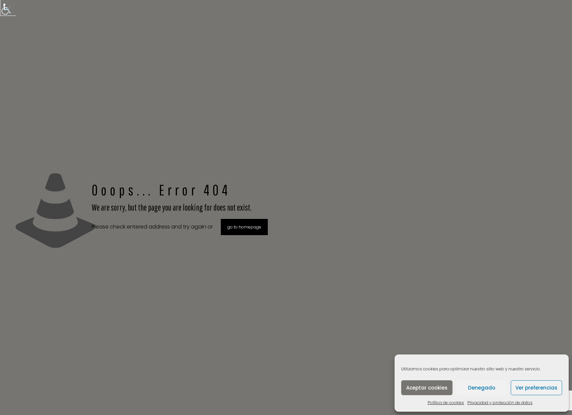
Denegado (481, 387)
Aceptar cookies (427, 387)
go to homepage (244, 227)
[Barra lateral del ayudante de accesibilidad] (8, 8)
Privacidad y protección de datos (500, 402)
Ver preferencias (536, 387)
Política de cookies (446, 402)
